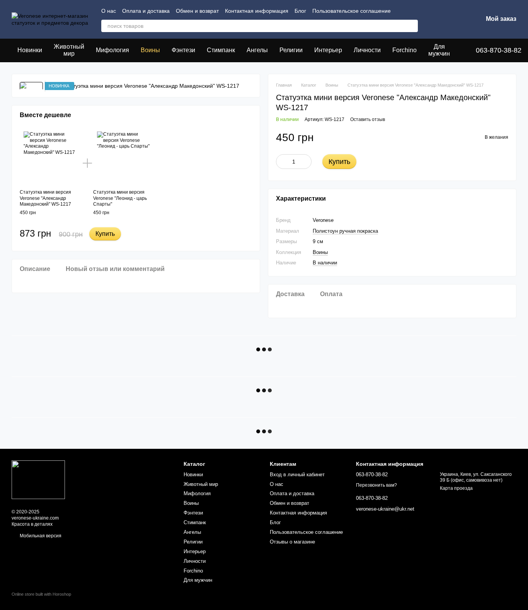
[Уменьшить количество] (281, 162)
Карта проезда (456, 488)
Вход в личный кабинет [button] (297, 474)
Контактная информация (256, 11)
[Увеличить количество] (305, 162)
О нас (108, 11)
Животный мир (69, 50)
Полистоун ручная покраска (345, 231)
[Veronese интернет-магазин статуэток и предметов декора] (38, 479)
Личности (367, 50)
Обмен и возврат (197, 11)
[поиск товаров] (411, 26)
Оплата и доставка (146, 11)
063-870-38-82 (498, 50)
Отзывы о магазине (292, 542)
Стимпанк (221, 50)
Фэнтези (183, 50)
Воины (150, 50)
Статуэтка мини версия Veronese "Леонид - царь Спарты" (120, 198)
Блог (300, 11)
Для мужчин (439, 50)
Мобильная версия (40, 535)
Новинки (29, 50)
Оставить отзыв (367, 119)
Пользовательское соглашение (351, 11)
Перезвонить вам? (376, 485)
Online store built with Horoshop (41, 594)
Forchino (404, 50)
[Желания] (436, 19)
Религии (291, 50)
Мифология (112, 50)
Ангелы (257, 50)
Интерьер (328, 50)
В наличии (325, 263)
